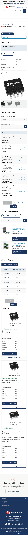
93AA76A (6, 273)
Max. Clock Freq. (17, 269)
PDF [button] (9, 29)
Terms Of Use (9, 531)
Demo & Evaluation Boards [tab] (11, 216)
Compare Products (14, 49)
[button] (5, 30)
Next (13, 206)
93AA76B (6, 278)
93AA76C (6, 282)
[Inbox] (26, 7)
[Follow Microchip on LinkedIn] (9, 524)
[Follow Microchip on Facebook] (6, 524)
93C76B (6, 290)
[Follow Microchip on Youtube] (15, 524)
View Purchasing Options (9, 354)
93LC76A (6, 295)
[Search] (24, 11)
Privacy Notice (16, 531)
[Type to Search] (25, 126)
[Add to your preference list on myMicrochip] (9, 24)
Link (23, 147)
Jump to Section (7, 37)
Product (6, 269)
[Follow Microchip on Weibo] (22, 524)
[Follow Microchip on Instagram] (19, 524)
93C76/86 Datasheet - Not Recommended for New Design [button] (17, 29)
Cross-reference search (7, 13)
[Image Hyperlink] (11, 8)
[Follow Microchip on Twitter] (12, 524)
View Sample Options (14, 357)
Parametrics (8, 54)
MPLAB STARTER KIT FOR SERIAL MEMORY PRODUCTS (18, 230)
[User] (21, 7)
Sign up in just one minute (16, 3)
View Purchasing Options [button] (17, 238)
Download (22, 139)
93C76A (6, 286)
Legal (21, 531)
